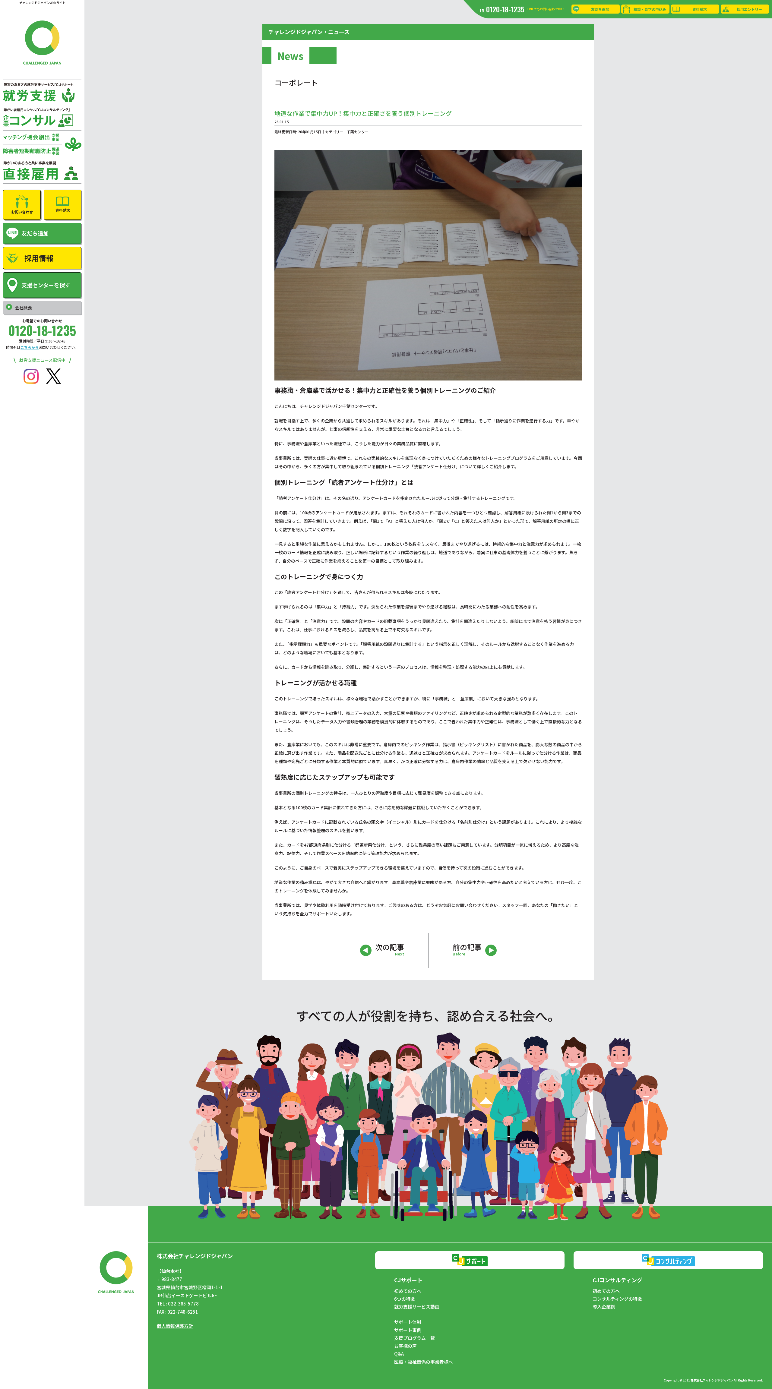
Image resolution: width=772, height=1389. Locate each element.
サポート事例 (407, 1330)
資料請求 (699, 9)
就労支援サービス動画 (416, 1307)
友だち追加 (600, 9)
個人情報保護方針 (175, 1326)
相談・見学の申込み (650, 9)
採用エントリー (749, 9)
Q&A (399, 1354)
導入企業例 (604, 1307)
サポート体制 (407, 1322)
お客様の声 (405, 1346)
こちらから (30, 347)
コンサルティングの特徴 (617, 1299)
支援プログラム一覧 (414, 1338)
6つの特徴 (404, 1299)
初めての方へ (407, 1291)
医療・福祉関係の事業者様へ (423, 1362)
